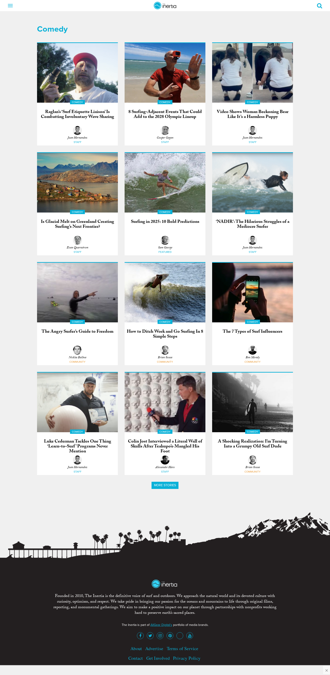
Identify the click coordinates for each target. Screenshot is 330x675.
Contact (135, 658)
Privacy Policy (186, 658)
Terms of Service (182, 648)
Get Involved (158, 658)
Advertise (154, 648)
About (136, 648)
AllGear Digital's (161, 625)
